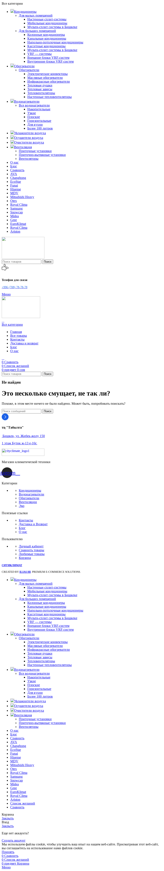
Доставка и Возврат (33, 524)
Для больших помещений (37, 31)
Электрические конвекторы (47, 74)
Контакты (26, 520)
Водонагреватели (31, 494)
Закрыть (8, 818)
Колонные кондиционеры (46, 34)
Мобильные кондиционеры (47, 23)
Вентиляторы (28, 158)
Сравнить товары (31, 550)
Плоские (33, 117)
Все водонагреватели (34, 105)
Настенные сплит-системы (46, 19)
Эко (21, 506)
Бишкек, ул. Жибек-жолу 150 (23, 436)
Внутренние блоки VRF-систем (50, 61)
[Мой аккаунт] (3, 320)
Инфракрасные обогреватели (48, 81)
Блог (22, 528)
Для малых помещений (36, 15)
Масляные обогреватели (45, 77)
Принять (8, 852)
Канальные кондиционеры (46, 38)
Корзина (25, 558)
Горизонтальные (39, 120)
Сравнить (17, 807)
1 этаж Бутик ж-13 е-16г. (19, 443)
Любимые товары (32, 554)
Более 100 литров (40, 128)
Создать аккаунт (13, 840)
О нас (23, 532)
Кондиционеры (30, 490)
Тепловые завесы (39, 89)
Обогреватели (29, 70)
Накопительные (38, 109)
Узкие (31, 113)
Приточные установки (35, 151)
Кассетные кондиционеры (46, 46)
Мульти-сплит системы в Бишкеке (52, 27)
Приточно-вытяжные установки (42, 155)
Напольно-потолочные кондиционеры (55, 42)
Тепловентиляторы (41, 93)
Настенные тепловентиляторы (49, 97)
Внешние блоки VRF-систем (48, 57)
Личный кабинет (31, 546)
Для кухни (35, 124)
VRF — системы (39, 54)
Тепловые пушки (39, 85)
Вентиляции (28, 502)
